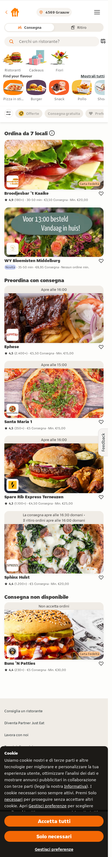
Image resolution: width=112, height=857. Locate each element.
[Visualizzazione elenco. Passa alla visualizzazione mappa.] (103, 42)
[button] (12, 12)
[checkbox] (13, 91)
